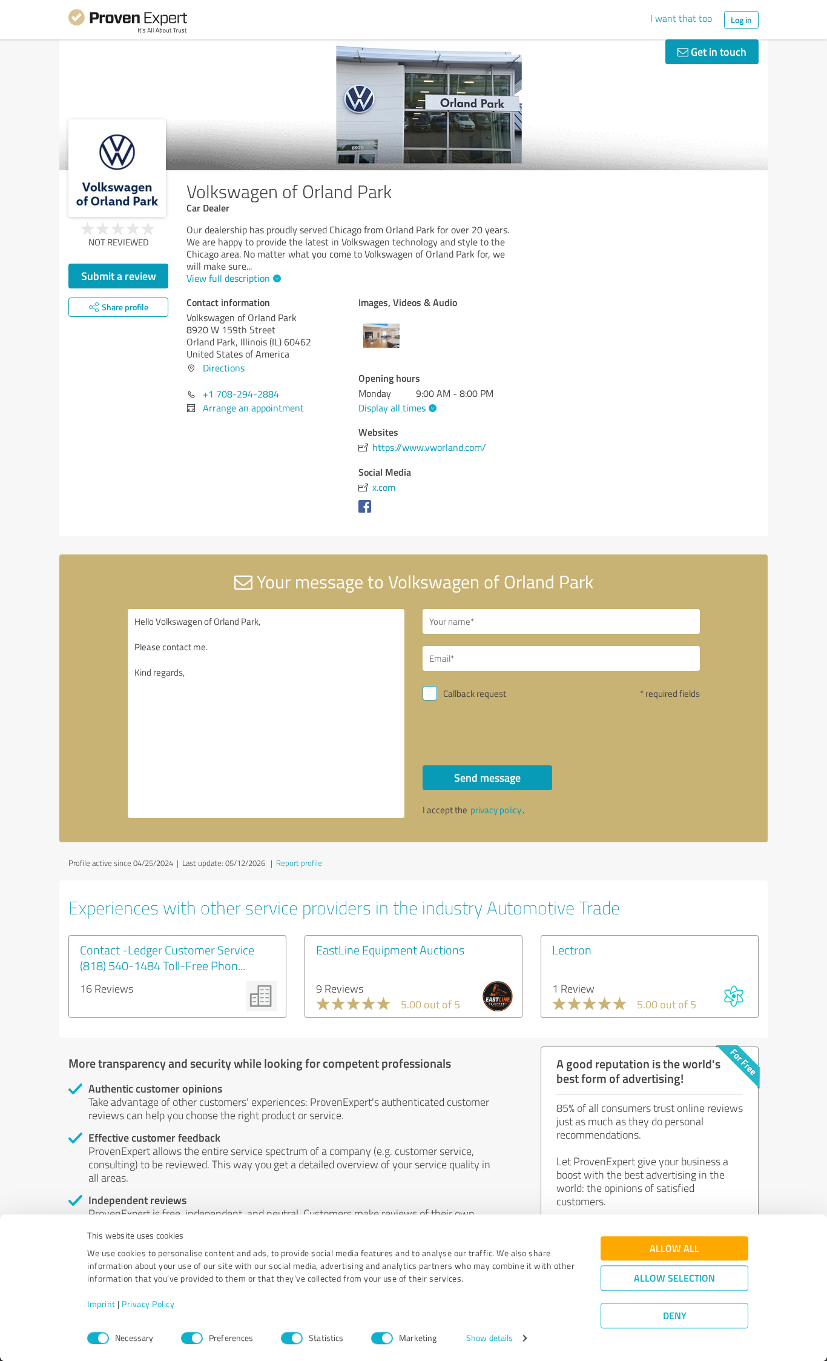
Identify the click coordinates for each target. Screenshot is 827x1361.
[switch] (192, 1338)
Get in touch (717, 51)
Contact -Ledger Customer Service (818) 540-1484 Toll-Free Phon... (167, 957)
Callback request (474, 693)
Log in (741, 19)
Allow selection (674, 1278)
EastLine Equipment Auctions (390, 949)
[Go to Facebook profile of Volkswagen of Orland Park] (367, 512)
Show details (489, 1338)
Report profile (299, 862)
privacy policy (495, 810)
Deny (675, 1316)
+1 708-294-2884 (241, 394)
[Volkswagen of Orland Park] (117, 168)
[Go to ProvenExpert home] (127, 23)
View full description (228, 278)
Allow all (674, 1249)
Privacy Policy (148, 1304)
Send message (487, 777)
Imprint (101, 1304)
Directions (224, 367)
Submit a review (118, 276)
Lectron (571, 949)
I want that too (681, 18)
